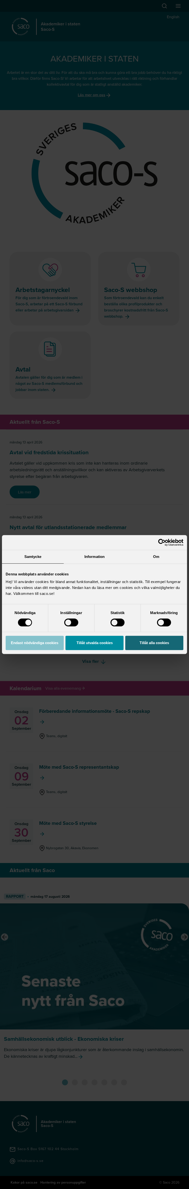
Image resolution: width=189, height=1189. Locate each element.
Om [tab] (156, 556)
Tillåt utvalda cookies (95, 643)
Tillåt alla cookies (154, 643)
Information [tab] (94, 556)
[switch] (71, 622)
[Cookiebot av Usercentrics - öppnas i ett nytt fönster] (161, 542)
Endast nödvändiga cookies (34, 643)
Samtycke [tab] (32, 556)
